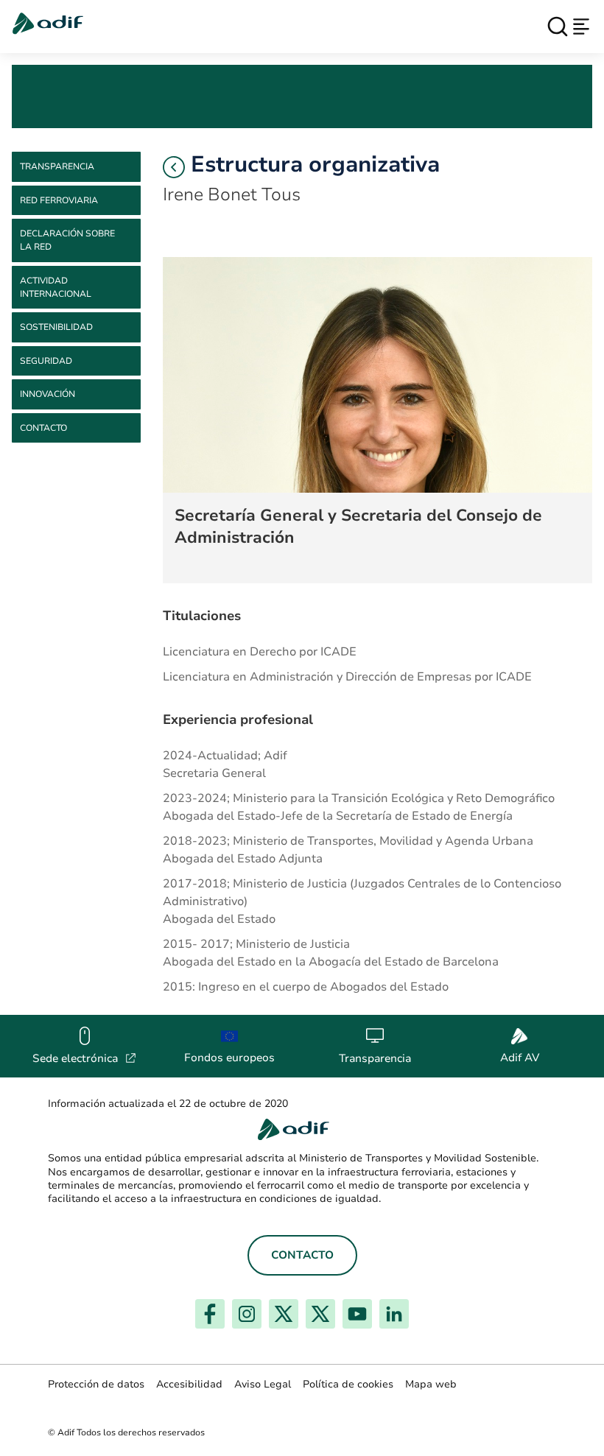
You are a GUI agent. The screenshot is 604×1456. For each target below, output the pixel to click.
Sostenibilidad (56, 327)
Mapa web (431, 1384)
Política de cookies (348, 1384)
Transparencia (57, 166)
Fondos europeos (229, 1057)
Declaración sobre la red (67, 240)
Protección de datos (96, 1384)
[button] (174, 167)
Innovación (47, 394)
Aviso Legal (262, 1384)
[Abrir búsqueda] (557, 26)
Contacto (43, 428)
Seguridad (46, 361)
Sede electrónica (84, 1058)
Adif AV (519, 1057)
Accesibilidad (189, 1384)
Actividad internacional (55, 287)
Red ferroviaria (59, 200)
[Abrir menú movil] (581, 26)
